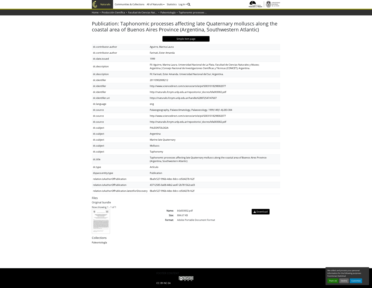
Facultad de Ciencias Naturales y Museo (142, 12)
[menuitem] (155, 4)
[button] (189, 4)
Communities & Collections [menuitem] (129, 4)
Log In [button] (182, 4)
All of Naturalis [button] (155, 4)
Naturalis (105, 4)
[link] (261, 211)
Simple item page (186, 38)
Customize (356, 280)
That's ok (333, 280)
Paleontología (168, 12)
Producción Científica (113, 12)
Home (95, 12)
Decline (344, 280)
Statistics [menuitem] (172, 4)
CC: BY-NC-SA (163, 283)
